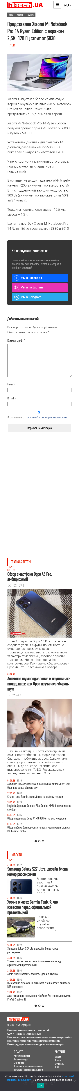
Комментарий (16, 341)
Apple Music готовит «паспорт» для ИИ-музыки (32, 974)
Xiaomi (20, 14)
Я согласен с (37, 417)
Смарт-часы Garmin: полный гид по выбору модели (35, 797)
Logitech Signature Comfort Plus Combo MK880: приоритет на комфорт (39, 807)
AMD (11, 14)
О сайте (18, 1052)
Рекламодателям (22, 1055)
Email (11, 398)
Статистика (19, 1062)
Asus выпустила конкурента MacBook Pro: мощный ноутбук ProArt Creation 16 (39, 997)
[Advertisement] (39, 480)
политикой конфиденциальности (46, 417)
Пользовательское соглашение (28, 1066)
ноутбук (30, 14)
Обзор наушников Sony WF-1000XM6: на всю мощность (36, 818)
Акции (58, 1056)
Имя (11, 384)
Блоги (58, 1060)
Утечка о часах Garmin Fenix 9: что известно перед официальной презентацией (34, 963)
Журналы (59, 1063)
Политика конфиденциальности (28, 1069)
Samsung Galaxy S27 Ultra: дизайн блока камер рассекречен (32, 950)
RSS (57, 1067)
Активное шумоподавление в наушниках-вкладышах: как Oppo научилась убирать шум (38, 786)
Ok (40, 1085)
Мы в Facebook (31, 278)
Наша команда (21, 1059)
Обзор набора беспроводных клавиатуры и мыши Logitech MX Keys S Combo (38, 829)
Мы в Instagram (32, 287)
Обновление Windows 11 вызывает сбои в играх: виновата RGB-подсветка (38, 985)
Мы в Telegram (31, 297)
